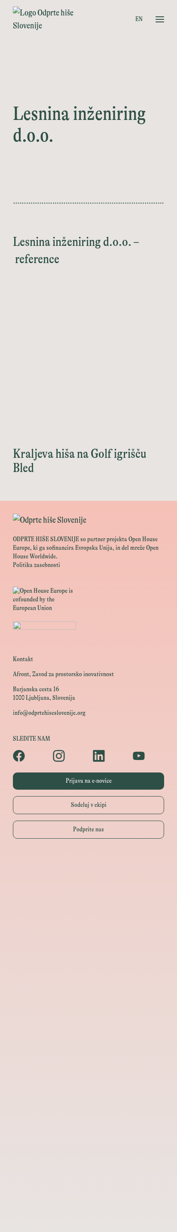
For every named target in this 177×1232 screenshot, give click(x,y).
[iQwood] (88, 1059)
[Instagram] (68, 756)
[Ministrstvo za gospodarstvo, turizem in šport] (88, 923)
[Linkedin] (108, 756)
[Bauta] (88, 1155)
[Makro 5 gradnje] (88, 1117)
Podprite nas (88, 829)
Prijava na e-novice (89, 781)
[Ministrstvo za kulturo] (88, 904)
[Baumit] (88, 1078)
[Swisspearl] (88, 1097)
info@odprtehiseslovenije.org (49, 713)
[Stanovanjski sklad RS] (88, 1020)
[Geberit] (88, 1136)
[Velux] (88, 981)
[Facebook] (28, 756)
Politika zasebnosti (36, 565)
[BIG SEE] (88, 1213)
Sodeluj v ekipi (89, 805)
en (139, 19)
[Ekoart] (88, 1039)
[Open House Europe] (88, 865)
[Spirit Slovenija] (88, 943)
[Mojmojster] (88, 1175)
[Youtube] (148, 756)
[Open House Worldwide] (88, 885)
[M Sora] (88, 1001)
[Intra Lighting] (88, 962)
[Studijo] (88, 1194)
